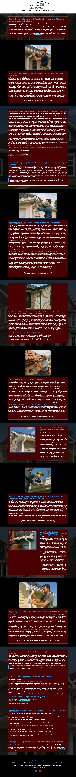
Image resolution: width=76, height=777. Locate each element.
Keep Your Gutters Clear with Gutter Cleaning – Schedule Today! (38, 416)
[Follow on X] (38, 771)
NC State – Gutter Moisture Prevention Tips (19, 700)
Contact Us (38, 10)
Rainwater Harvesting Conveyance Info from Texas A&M (22, 699)
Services (30, 10)
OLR (33, 760)
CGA (36, 760)
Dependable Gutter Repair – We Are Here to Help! (38, 100)
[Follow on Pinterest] (40, 771)
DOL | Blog (41, 760)
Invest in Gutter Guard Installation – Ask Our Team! (38, 273)
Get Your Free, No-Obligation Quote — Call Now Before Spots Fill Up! (37, 749)
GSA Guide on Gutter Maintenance (17, 702)
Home (24, 10)
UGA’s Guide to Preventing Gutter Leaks (18, 703)
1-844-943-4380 (39, 34)
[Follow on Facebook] (36, 771)
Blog (52, 10)
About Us (46, 10)
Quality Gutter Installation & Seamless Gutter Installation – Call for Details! (38, 640)
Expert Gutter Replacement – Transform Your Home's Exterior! (38, 520)
